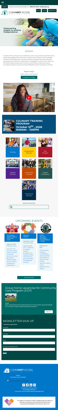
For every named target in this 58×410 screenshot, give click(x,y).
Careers (44, 10)
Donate (38, 10)
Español (4, 7)
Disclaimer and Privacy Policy (29, 388)
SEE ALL (48, 312)
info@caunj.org (44, 7)
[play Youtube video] (29, 97)
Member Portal (52, 10)
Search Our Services (29, 203)
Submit (5, 353)
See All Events (29, 277)
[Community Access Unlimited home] (15, 12)
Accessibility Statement (29, 389)
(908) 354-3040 (34, 7)
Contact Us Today (29, 77)
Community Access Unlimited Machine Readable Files (29, 391)
